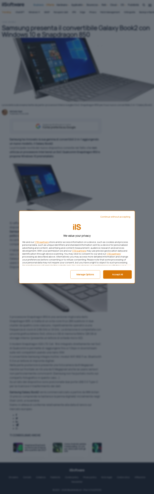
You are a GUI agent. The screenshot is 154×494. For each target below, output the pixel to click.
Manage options (85, 274)
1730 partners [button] (42, 242)
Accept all (117, 274)
